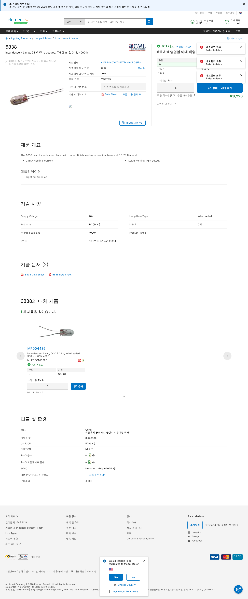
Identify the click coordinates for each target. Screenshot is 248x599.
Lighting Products (21, 38)
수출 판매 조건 (60, 571)
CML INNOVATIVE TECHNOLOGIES (121, 62)
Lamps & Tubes (42, 38)
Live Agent (11, 533)
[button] (12, 31)
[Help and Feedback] (238, 589)
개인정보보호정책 (14, 571)
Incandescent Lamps (66, 38)
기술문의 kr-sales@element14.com (24, 527)
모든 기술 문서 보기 (133, 94)
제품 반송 (71, 533)
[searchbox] (115, 21)
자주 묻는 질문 (13, 543)
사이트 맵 (92, 571)
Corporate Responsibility (140, 538)
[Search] (149, 21)
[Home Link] (17, 22)
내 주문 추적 (72, 522)
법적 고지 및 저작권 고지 (38, 571)
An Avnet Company (15, 584)
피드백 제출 (11, 538)
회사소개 (131, 522)
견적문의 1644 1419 (16, 522)
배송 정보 (71, 538)
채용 (129, 533)
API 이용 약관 (77, 571)
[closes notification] (244, 4)
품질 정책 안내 (134, 527)
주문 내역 (71, 527)
